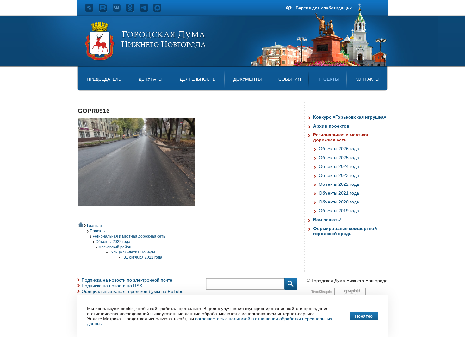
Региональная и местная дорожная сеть (129, 236)
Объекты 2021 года (339, 193)
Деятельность (197, 79)
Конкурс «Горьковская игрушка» (349, 117)
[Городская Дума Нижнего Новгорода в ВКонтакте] (119, 10)
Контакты (367, 79)
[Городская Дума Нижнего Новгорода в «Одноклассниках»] (133, 10)
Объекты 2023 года (339, 175)
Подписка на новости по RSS (112, 285)
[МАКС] (160, 10)
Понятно (364, 316)
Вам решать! (327, 219)
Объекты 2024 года (339, 166)
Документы (247, 79)
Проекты (328, 79)
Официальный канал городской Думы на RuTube (132, 291)
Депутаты (150, 79)
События (289, 79)
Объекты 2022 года (113, 242)
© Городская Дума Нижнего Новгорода (347, 280)
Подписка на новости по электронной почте (127, 280)
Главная (94, 225)
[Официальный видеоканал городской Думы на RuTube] (106, 10)
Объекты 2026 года (339, 148)
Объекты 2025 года (339, 157)
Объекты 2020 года (339, 201)
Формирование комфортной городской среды (345, 231)
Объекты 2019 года (339, 210)
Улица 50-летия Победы (133, 252)
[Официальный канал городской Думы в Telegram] (146, 10)
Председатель (104, 79)
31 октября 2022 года (143, 257)
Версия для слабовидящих (324, 7)
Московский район (114, 247)
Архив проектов (331, 125)
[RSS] (92, 10)
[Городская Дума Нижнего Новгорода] (146, 59)
